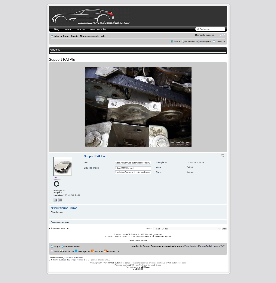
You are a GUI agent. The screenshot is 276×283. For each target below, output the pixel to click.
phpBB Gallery (130, 234)
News (56, 251)
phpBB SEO (138, 269)
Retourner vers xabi (60, 228)
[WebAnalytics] (138, 276)
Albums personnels (89, 36)
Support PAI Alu (62, 59)
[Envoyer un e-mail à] (55, 200)
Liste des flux (113, 251)
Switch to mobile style (138, 240)
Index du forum (61, 36)
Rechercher (189, 41)
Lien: (86, 162)
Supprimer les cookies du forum (166, 246)
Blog (56, 29)
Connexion (220, 41)
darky (147, 236)
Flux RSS (98, 251)
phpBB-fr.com (144, 267)
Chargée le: (161, 162)
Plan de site (68, 251)
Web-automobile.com (119, 263)
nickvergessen (156, 234)
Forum (67, 29)
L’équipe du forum (140, 246)
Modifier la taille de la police (222, 35)
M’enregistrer (205, 41)
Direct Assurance (56, 258)
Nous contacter (98, 29)
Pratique (80, 29)
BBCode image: (92, 168)
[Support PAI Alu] (138, 147)
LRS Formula (54, 260)
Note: (158, 172)
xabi (103, 36)
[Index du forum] (91, 24)
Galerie (74, 36)
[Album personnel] (60, 200)
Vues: (159, 167)
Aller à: (149, 228)
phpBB (128, 265)
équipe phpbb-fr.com (162, 236)
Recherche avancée (204, 35)
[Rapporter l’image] (223, 156)
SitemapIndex (83, 251)
